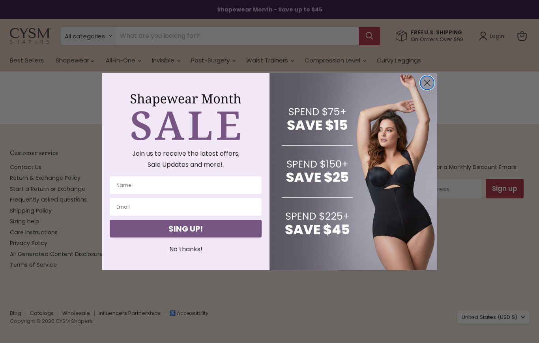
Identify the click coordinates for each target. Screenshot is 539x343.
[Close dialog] (427, 83)
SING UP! (185, 228)
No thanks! (185, 249)
